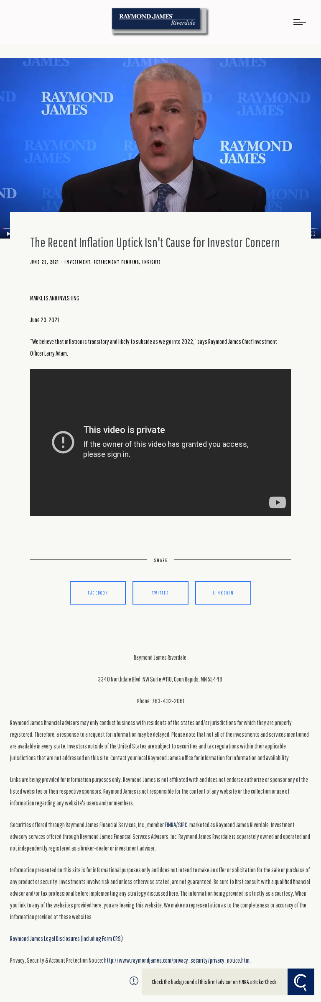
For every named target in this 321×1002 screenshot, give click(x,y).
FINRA (170, 824)
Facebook (98, 592)
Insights (151, 261)
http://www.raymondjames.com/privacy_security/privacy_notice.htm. (177, 960)
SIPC (182, 824)
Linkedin (223, 592)
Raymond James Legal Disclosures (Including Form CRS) (66, 938)
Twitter (160, 592)
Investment (77, 261)
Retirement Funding (116, 261)
